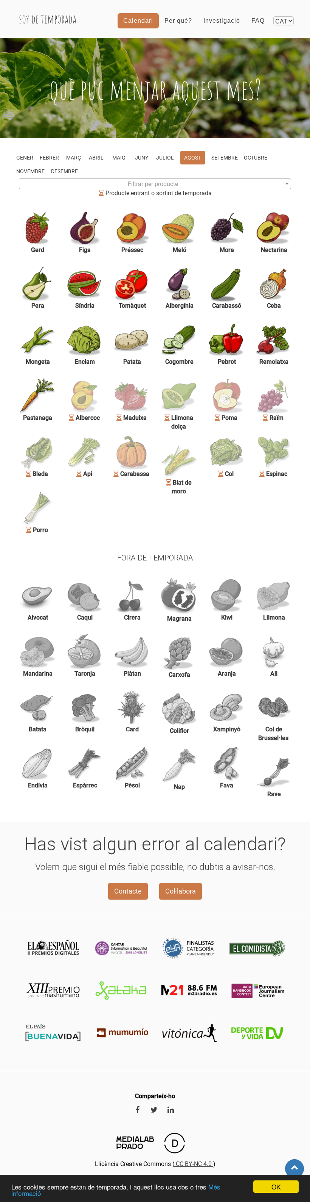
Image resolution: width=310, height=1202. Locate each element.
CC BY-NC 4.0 (193, 1164)
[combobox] (155, 183)
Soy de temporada (47, 19)
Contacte (128, 891)
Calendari (138, 20)
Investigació (221, 20)
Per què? (178, 20)
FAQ (258, 20)
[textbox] (155, 184)
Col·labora (180, 891)
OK (276, 1186)
